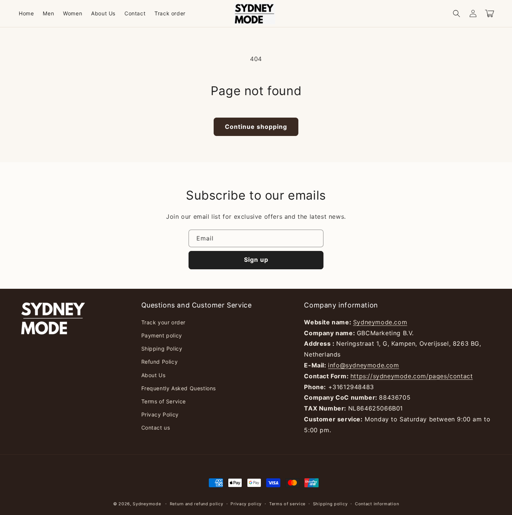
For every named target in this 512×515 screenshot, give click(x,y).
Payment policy (161, 335)
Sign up (256, 259)
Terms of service (287, 503)
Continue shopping (256, 126)
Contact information (377, 503)
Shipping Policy (162, 348)
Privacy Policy (160, 414)
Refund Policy (159, 361)
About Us (153, 375)
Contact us (155, 427)
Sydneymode (147, 503)
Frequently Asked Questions (178, 388)
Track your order (163, 322)
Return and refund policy (196, 503)
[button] (456, 13)
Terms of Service (163, 401)
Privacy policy (246, 503)
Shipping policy (330, 503)
